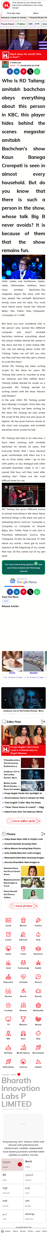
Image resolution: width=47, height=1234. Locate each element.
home (2, 1231)
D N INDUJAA (15, 63)
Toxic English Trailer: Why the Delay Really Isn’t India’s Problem (22, 802)
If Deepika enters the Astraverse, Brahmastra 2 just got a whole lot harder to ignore (12, 763)
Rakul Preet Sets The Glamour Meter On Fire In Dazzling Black (23, 812)
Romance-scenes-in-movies (13, 17)
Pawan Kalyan (7, 24)
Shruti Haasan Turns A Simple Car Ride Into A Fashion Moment (24, 798)
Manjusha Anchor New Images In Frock (12, 883)
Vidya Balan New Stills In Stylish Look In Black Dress (23, 839)
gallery (8, 1231)
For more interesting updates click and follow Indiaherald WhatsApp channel (23, 567)
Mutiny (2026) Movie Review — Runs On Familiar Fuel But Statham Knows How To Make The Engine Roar (12, 786)
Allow (35, 13)
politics (30, 1231)
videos (15, 1231)
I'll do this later (13, 13)
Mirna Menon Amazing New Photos (22, 848)
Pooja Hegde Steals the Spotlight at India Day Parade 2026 (23, 793)
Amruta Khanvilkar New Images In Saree (22, 862)
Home (12, 65)
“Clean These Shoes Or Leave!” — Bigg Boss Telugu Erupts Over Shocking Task (24, 807)
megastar (34, 131)
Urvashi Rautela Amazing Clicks (20, 844)
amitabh (11, 140)
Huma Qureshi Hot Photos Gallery (10, 894)
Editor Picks (14, 721)
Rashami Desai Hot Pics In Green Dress (12, 871)
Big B (6, 601)
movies (23, 1231)
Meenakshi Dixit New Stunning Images (24, 858)
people (11, 298)
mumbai (31, 374)
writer (37, 349)
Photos (11, 834)
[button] (10, 71)
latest (37, 1231)
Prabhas (21, 24)
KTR (37, 24)
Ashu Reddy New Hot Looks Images (22, 853)
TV (18, 65)
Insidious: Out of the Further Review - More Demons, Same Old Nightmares (12, 774)
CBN (30, 24)
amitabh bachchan (23, 89)
